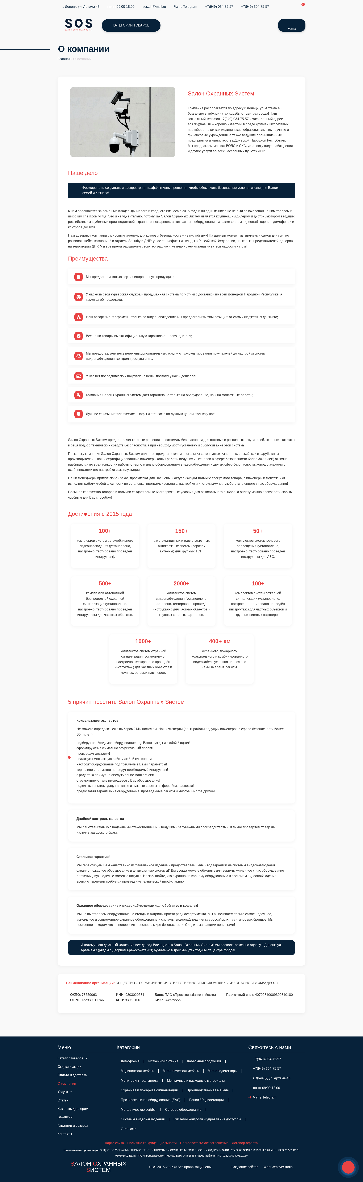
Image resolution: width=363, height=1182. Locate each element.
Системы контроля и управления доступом (207, 1119)
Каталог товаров (70, 1058)
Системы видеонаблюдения (143, 1119)
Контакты (65, 1134)
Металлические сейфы (138, 1109)
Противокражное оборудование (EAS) (150, 1100)
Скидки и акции (69, 1066)
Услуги (63, 1092)
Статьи (63, 1100)
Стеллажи (128, 1129)
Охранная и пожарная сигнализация (149, 1090)
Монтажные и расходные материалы (196, 1080)
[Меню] (292, 23)
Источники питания (163, 1061)
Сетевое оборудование (183, 1109)
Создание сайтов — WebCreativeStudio (262, 1167)
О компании (67, 1083)
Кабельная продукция (204, 1061)
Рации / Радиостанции (206, 1100)
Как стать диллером (73, 1109)
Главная (64, 59)
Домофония (130, 1061)
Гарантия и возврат (73, 1125)
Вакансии (65, 1117)
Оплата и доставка (72, 1075)
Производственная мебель (208, 1090)
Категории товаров (131, 25)
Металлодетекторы (222, 1071)
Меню (292, 28)
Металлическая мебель (181, 1071)
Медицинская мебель (137, 1071)
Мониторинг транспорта (139, 1080)
